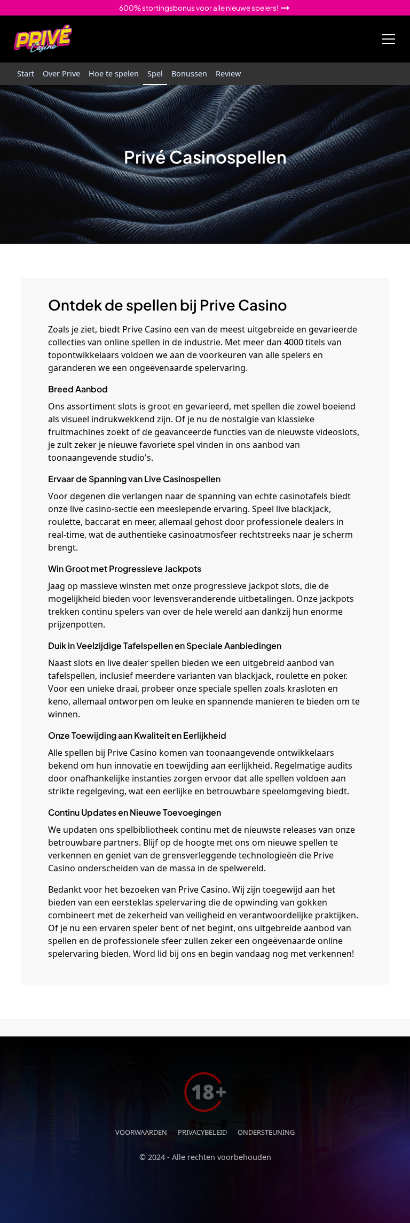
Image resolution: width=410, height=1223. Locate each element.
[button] (386, 39)
